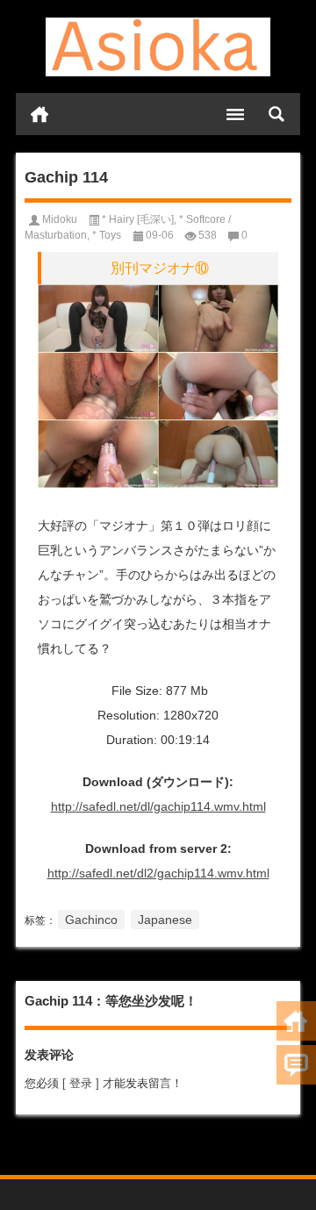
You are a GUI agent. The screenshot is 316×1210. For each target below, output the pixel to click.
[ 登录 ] (81, 1083)
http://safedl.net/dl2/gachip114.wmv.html (158, 873)
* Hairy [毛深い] (138, 219)
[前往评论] (296, 1065)
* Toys (106, 235)
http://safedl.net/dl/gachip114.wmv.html (158, 806)
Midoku (59, 219)
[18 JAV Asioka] (158, 47)
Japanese (165, 920)
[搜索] (276, 114)
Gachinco (91, 920)
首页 (39, 114)
